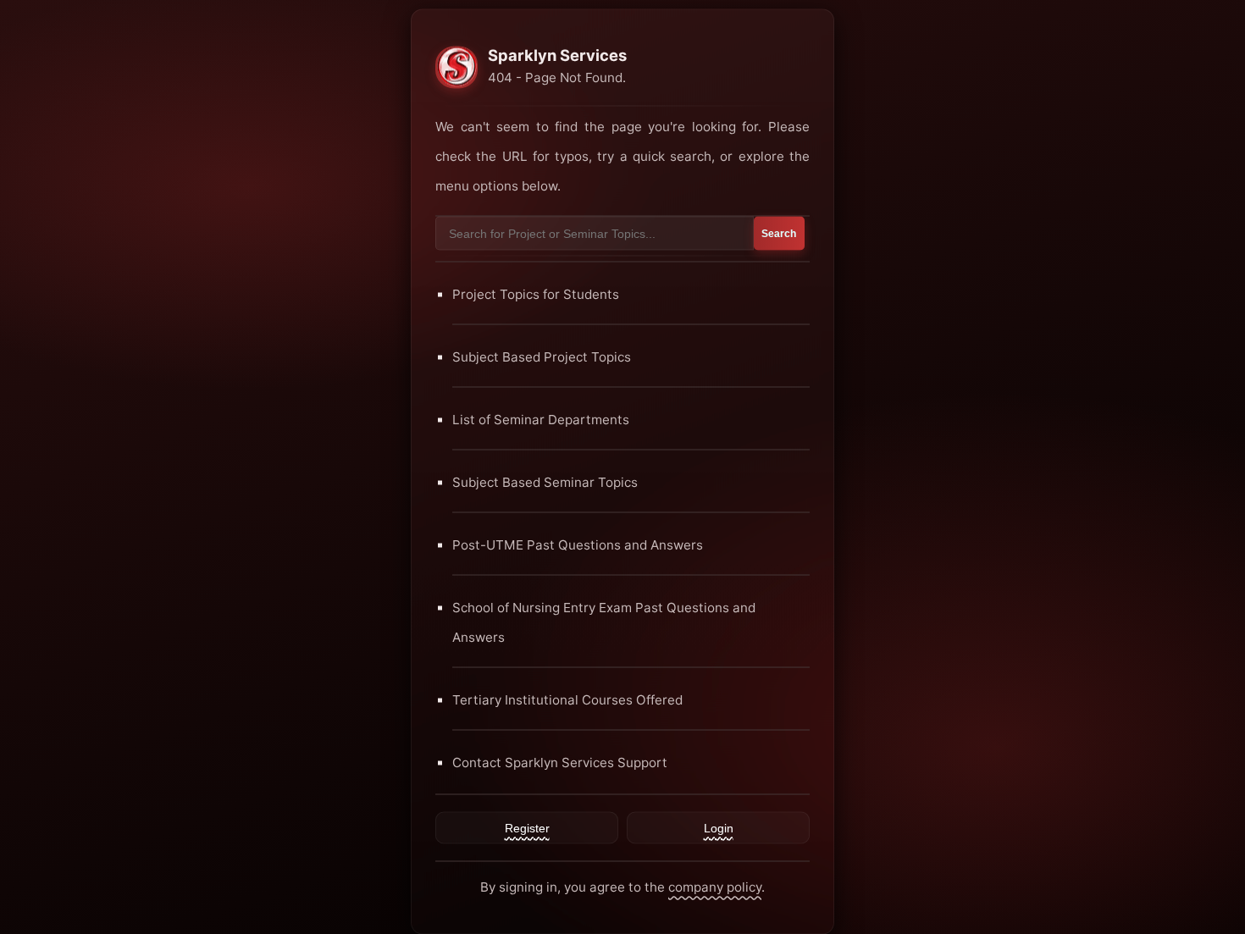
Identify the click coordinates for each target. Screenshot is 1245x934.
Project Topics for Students (535, 293)
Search (778, 233)
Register (527, 827)
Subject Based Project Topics (541, 356)
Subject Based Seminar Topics (545, 481)
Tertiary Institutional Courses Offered (567, 699)
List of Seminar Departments (540, 419)
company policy (714, 886)
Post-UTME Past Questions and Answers (577, 544)
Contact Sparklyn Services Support (559, 762)
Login (718, 827)
